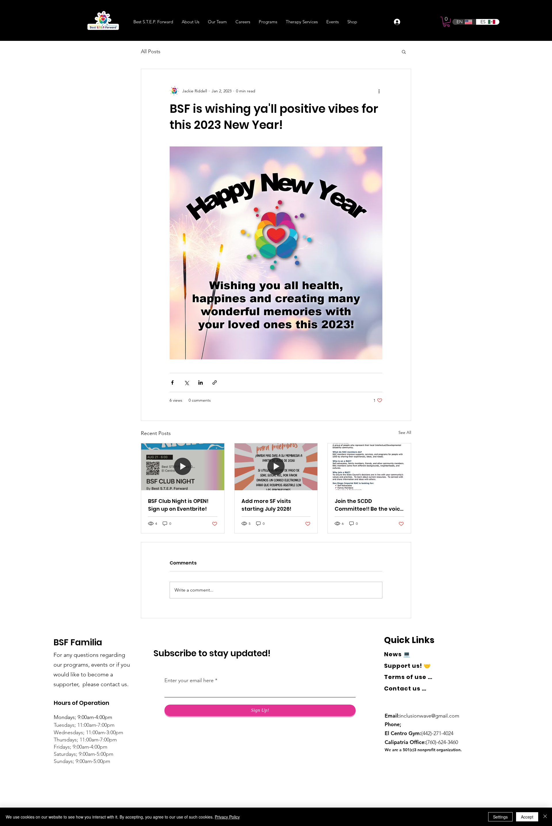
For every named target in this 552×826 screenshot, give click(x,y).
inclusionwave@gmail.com (429, 716)
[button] (446, 22)
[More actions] (378, 90)
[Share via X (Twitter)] (186, 382)
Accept (527, 817)
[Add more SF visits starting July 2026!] (276, 466)
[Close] (545, 816)
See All (404, 432)
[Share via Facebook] (172, 382)
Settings (500, 817)
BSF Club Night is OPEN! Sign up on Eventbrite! (178, 504)
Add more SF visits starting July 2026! (266, 504)
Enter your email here (189, 680)
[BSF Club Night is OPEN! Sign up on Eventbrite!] (182, 466)
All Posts (150, 51)
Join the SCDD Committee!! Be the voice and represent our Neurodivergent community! (369, 505)
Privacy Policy (227, 817)
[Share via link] (214, 382)
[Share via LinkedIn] (200, 382)
